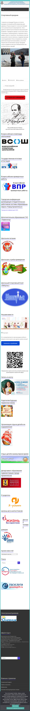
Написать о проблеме (10, 343)
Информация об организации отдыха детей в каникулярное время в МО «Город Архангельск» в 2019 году (15, 91)
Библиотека (4, 687)
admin (4, 80)
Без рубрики (21, 80)
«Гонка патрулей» (8, 85)
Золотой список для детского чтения (10, 689)
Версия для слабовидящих (16, 97)
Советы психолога (5, 684)
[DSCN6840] (15, 57)
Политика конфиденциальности (15, 708)
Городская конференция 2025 (9, 210)
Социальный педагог (6, 682)
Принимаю (15, 706)
